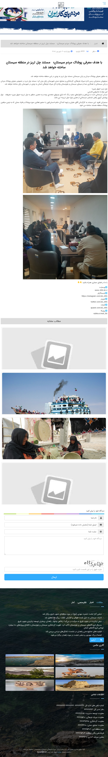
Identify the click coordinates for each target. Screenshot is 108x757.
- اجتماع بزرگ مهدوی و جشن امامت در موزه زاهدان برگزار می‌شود (77, 627)
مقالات (100, 602)
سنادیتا (59, 752)
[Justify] (54, 3)
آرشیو (93, 639)
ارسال (54, 577)
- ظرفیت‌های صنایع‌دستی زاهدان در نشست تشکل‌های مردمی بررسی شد (75, 624)
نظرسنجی (82, 602)
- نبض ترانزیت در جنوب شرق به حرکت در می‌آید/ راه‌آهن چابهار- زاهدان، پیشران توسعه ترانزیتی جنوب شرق (61, 614)
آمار (73, 602)
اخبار (96, 43)
